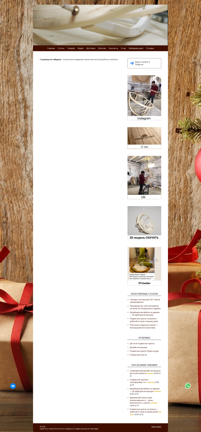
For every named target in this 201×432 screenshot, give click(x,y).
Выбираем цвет (136, 48)
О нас (123, 48)
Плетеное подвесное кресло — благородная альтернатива (144, 326)
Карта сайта (156, 426)
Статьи (61, 48)
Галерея (71, 48)
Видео (81, 48)
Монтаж (102, 48)
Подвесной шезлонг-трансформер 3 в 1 (139, 380)
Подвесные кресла (138, 354)
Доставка (91, 48)
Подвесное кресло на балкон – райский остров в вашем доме (144, 319)
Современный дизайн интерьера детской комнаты (145, 372)
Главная (51, 48)
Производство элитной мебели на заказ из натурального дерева (145, 307)
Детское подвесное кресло (142, 343)
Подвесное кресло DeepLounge (144, 351)
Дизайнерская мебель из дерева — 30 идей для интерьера (145, 313)
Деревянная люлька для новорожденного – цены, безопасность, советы (141, 400)
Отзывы (150, 48)
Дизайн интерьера (138, 347)
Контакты (113, 48)
